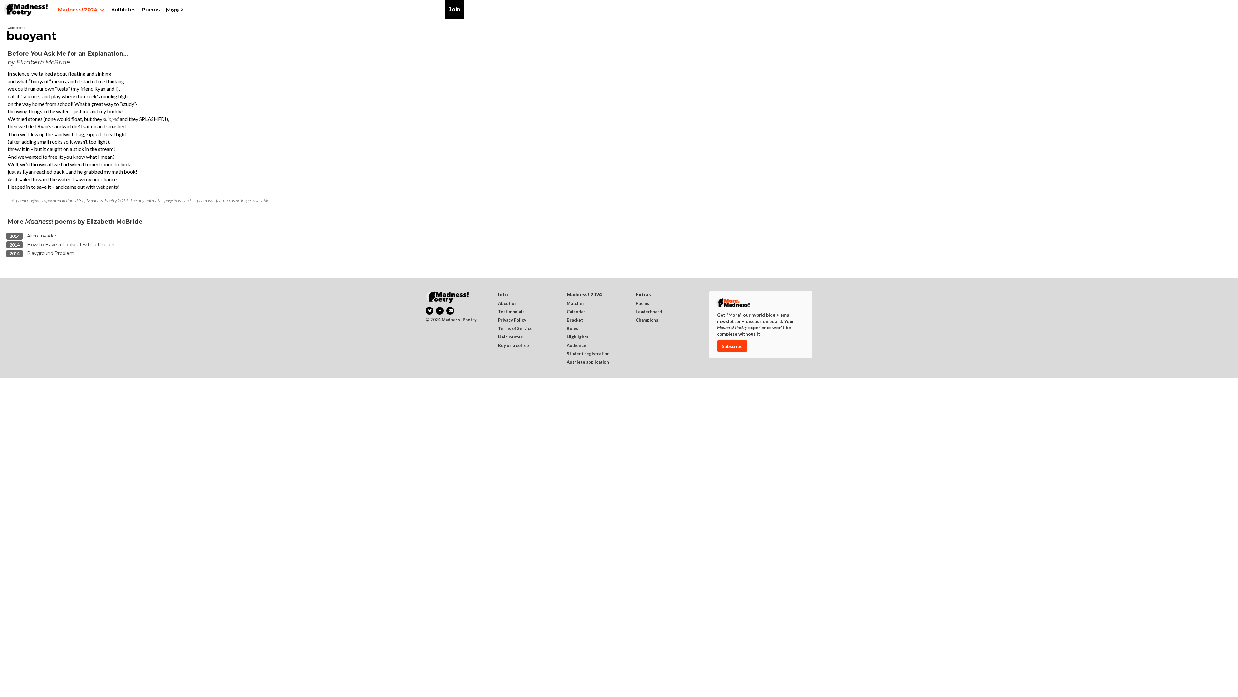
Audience (576, 345)
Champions (647, 320)
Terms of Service (515, 329)
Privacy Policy (512, 320)
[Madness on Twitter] (429, 311)
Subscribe (732, 346)
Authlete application (588, 362)
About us (507, 303)
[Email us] (450, 311)
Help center (510, 337)
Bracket (575, 320)
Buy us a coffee (513, 345)
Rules (572, 329)
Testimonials (511, 312)
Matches (576, 303)
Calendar (576, 312)
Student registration (588, 354)
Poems (642, 303)
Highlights (577, 337)
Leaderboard (649, 312)
